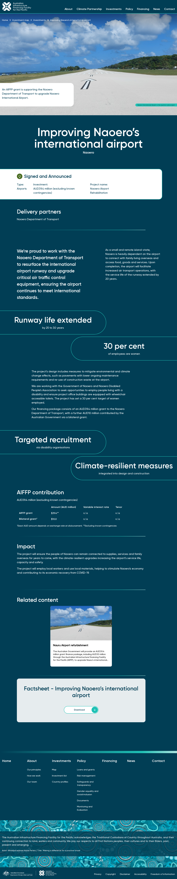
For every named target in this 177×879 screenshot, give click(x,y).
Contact (169, 9)
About (68, 9)
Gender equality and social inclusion (87, 793)
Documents (83, 800)
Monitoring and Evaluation (84, 808)
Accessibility (140, 874)
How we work (34, 775)
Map (54, 769)
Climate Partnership (89, 9)
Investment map (20, 20)
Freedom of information (163, 874)
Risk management (86, 775)
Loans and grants (86, 769)
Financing (143, 9)
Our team (32, 781)
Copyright (111, 874)
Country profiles (60, 781)
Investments (114, 9)
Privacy (97, 874)
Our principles (34, 769)
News (156, 9)
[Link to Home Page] (22, 6)
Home (5, 20)
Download (79, 709)
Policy (129, 9)
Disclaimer (125, 874)
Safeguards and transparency (85, 783)
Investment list (59, 775)
